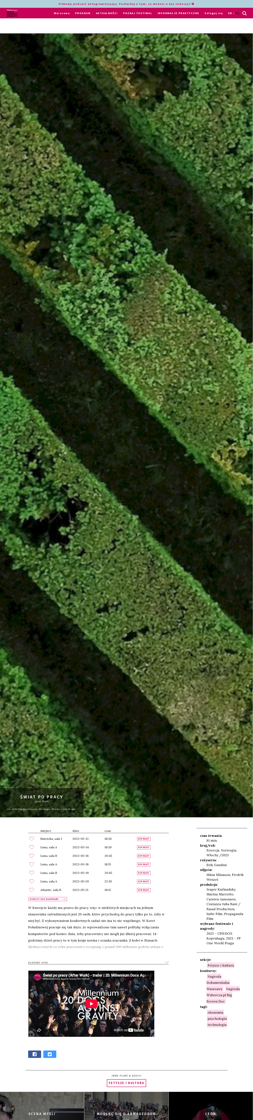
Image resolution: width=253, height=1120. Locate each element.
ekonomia (215, 1012)
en (230, 13)
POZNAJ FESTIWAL (137, 13)
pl (238, 13)
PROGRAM (83, 13)
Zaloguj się (213, 13)
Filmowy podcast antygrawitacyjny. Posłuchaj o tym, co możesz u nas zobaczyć (125, 4)
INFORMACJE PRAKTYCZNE (178, 13)
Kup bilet (143, 839)
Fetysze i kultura (221, 965)
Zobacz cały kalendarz (44, 899)
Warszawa (62, 13)
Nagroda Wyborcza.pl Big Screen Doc (223, 995)
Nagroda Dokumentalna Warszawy (218, 982)
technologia (217, 1025)
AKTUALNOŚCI (107, 13)
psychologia (217, 1018)
